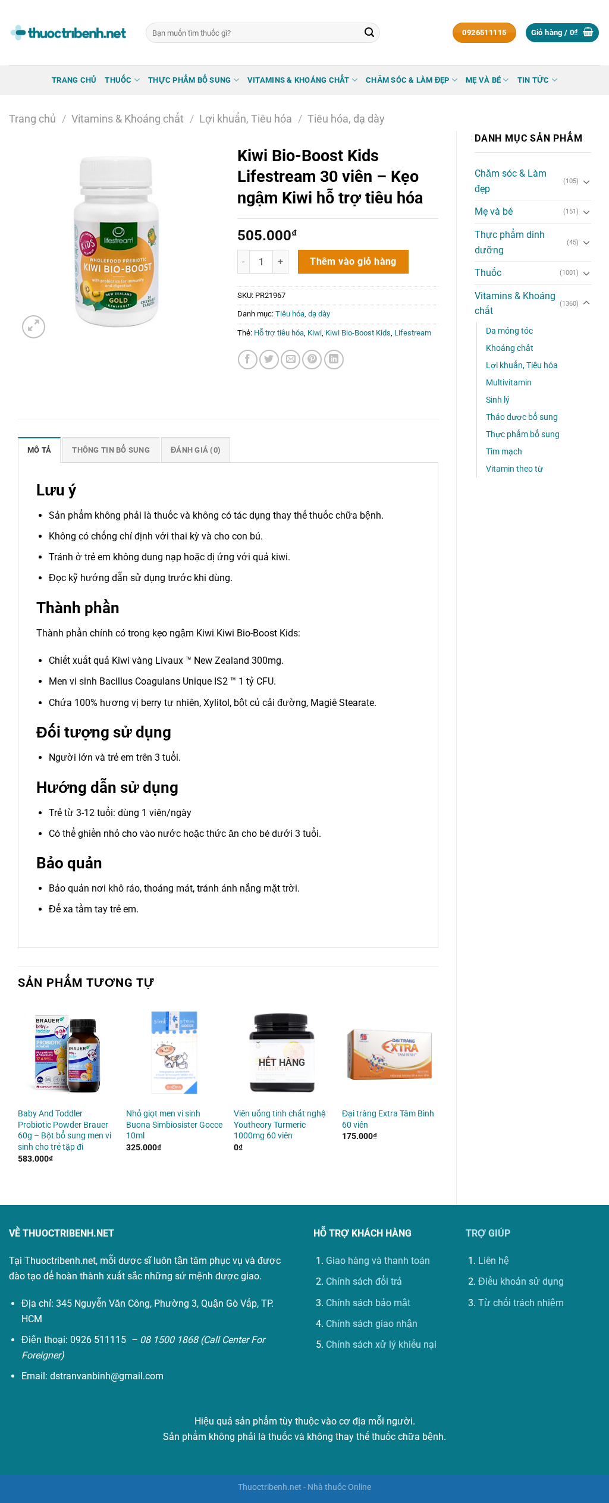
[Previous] (18, 1094)
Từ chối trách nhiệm (521, 1303)
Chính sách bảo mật (368, 1303)
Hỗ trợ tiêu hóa (279, 332)
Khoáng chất (509, 348)
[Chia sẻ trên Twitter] (269, 359)
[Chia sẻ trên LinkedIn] (334, 359)
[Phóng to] (33, 326)
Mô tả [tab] (39, 449)
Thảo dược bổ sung (522, 417)
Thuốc (118, 80)
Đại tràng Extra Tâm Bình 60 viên (388, 1119)
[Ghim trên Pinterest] (312, 359)
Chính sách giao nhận (371, 1323)
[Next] (438, 1094)
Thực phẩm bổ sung (189, 80)
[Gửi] (369, 33)
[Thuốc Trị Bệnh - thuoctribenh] (68, 33)
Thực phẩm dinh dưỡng (510, 242)
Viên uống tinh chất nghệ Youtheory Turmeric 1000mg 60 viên (280, 1125)
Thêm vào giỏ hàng (353, 261)
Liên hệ (493, 1260)
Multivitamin (509, 383)
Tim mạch (504, 452)
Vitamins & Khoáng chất (298, 80)
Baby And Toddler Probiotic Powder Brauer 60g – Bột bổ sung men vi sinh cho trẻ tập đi (64, 1130)
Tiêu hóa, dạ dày (346, 118)
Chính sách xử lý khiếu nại (381, 1344)
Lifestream (412, 332)
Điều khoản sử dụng (521, 1281)
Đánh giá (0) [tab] (196, 449)
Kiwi (314, 332)
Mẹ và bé (483, 80)
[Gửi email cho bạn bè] (290, 359)
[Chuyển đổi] (586, 181)
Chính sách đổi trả (364, 1281)
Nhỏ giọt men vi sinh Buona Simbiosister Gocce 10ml (174, 1125)
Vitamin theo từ (514, 469)
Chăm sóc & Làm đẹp (408, 80)
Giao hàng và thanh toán (378, 1260)
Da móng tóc (509, 331)
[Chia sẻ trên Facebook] (248, 359)
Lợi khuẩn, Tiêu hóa (245, 118)
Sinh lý (498, 400)
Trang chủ (74, 80)
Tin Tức (533, 80)
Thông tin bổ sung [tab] (110, 449)
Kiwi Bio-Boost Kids (358, 332)
